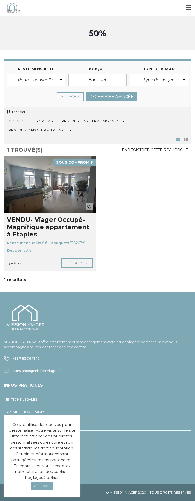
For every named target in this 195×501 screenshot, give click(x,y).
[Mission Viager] (10, 8)
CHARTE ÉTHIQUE (18, 436)
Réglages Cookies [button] (42, 477)
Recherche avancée (111, 96)
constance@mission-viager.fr (37, 371)
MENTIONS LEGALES (20, 399)
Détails (76, 263)
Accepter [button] (42, 486)
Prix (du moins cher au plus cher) (41, 130)
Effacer (70, 96)
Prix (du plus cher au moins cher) (94, 121)
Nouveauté (19, 121)
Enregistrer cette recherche (155, 150)
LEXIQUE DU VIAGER (20, 424)
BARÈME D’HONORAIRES (24, 412)
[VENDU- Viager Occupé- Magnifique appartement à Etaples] (50, 184)
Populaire (46, 121)
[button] (36, 80)
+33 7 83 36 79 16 (26, 358)
